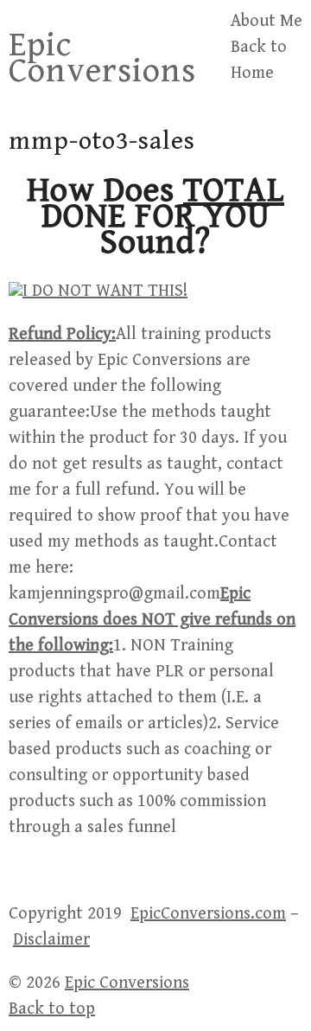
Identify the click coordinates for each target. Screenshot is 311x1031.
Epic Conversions (102, 58)
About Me (266, 21)
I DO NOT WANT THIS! (104, 291)
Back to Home (259, 60)
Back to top (52, 1009)
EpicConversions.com (208, 914)
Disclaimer (51, 940)
